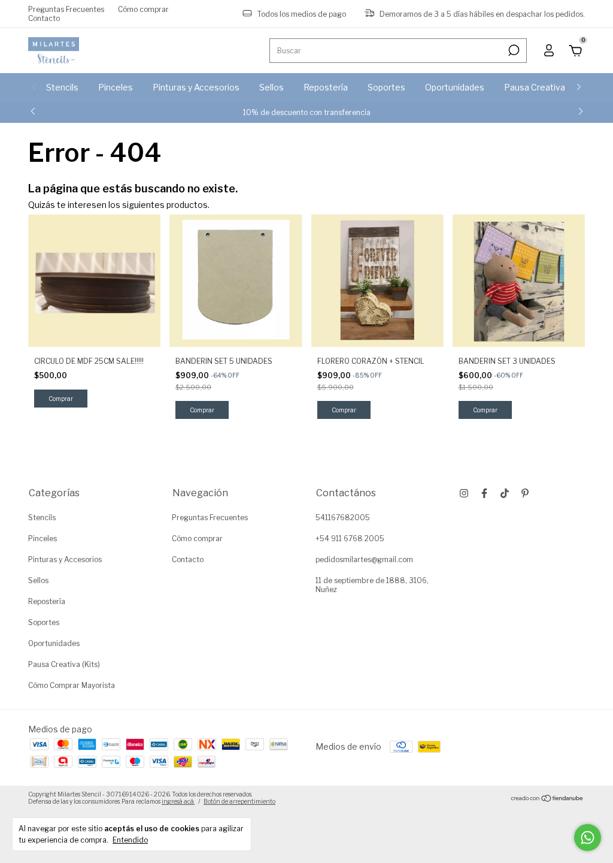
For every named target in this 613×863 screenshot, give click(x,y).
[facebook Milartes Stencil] (484, 493)
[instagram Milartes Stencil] (464, 493)
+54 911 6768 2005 (349, 538)
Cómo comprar (143, 9)
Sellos (271, 87)
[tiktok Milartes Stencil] (504, 493)
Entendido (130, 839)
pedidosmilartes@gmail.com (364, 559)
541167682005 (342, 517)
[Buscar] (513, 50)
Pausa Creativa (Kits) (546, 87)
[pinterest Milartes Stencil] (525, 493)
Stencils (62, 87)
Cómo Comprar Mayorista (71, 685)
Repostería (326, 87)
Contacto (44, 18)
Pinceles (115, 87)
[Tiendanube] (547, 799)
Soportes (386, 87)
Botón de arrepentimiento (239, 801)
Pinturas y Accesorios (196, 87)
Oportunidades (454, 87)
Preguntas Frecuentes (66, 9)
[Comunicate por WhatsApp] (587, 837)
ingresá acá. (178, 801)
